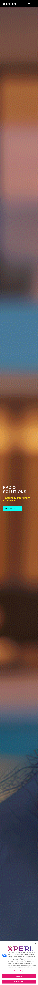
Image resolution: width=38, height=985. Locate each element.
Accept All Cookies (18, 981)
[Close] (36, 944)
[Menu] (32, 3)
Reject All (19, 976)
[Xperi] (16, 3)
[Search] (28, 3)
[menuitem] (28, 3)
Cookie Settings (19, 970)
